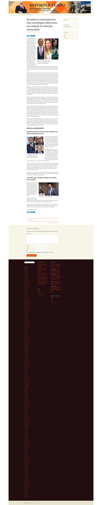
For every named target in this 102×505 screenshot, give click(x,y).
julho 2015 (26, 488)
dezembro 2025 (26, 282)
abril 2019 (25, 414)
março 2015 (26, 494)
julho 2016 (26, 468)
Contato (28, 14)
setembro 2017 (26, 445)
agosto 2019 (26, 407)
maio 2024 (26, 313)
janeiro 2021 (26, 379)
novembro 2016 (26, 461)
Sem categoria (37, 31)
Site (27, 250)
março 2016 (26, 475)
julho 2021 (26, 369)
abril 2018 (25, 433)
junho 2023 (26, 331)
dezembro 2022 (26, 341)
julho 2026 (26, 270)
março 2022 (26, 356)
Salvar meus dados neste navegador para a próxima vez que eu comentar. (40, 252)
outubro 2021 (26, 364)
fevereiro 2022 (26, 358)
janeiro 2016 (26, 478)
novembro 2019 (26, 402)
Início (24, 14)
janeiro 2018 (26, 438)
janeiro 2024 (26, 320)
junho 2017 (26, 450)
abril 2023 (25, 335)
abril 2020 (25, 394)
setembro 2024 (26, 307)
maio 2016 (26, 471)
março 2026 (26, 277)
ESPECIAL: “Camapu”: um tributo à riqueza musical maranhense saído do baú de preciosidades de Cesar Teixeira (56, 288)
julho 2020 (26, 389)
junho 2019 (26, 410)
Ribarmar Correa (53, 264)
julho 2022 (26, 349)
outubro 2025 (26, 285)
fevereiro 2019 (26, 417)
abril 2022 (25, 354)
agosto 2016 (26, 466)
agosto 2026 (26, 269)
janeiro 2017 (26, 458)
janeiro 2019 (26, 419)
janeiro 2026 (26, 280)
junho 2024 (26, 312)
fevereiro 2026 (26, 279)
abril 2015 (25, 493)
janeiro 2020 (26, 399)
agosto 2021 (26, 368)
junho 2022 (26, 351)
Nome (28, 245)
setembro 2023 (26, 326)
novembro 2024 (26, 303)
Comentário (29, 233)
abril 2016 (25, 473)
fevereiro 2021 (26, 377)
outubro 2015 (26, 483)
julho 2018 (26, 428)
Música (65, 34)
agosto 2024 (26, 308)
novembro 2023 (26, 323)
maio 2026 (26, 274)
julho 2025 (26, 290)
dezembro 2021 (26, 361)
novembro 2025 (26, 284)
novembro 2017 (26, 442)
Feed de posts (40, 292)
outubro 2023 (26, 325)
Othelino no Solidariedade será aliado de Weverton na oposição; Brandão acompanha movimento (43, 222)
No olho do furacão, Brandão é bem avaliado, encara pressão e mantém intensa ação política (42, 278)
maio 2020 (26, 392)
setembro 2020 (26, 386)
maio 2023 (26, 333)
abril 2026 (25, 275)
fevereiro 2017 (26, 456)
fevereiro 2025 (26, 298)
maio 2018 (26, 432)
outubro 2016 (26, 463)
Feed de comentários (41, 294)
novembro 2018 (26, 422)
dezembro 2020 (26, 381)
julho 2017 (26, 448)
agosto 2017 (26, 447)
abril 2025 (25, 295)
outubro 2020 (26, 384)
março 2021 (26, 376)
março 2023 (26, 336)
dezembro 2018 (26, 420)
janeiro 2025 (26, 300)
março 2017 (26, 455)
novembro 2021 (26, 363)
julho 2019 (26, 409)
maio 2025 (26, 293)
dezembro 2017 (26, 440)
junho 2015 (26, 489)
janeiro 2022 (26, 359)
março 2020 (26, 396)
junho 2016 (26, 470)
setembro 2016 (26, 465)
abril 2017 (25, 453)
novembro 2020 (26, 382)
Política (65, 36)
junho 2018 (26, 430)
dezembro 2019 (26, 400)
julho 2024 (26, 310)
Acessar (39, 291)
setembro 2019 (26, 405)
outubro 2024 (26, 305)
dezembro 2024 (26, 302)
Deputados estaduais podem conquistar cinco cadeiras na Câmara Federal (42, 265)
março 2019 (26, 415)
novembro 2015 (26, 481)
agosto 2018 (26, 427)
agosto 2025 (26, 289)
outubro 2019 (26, 404)
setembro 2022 (26, 346)
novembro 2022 (26, 343)
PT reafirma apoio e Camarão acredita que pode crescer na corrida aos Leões (42, 274)
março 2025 (26, 297)
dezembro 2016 (26, 460)
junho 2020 (26, 391)
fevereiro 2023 (26, 338)
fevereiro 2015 (26, 496)
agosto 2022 (26, 348)
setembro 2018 (26, 425)
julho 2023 (26, 330)
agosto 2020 (26, 387)
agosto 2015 (26, 486)
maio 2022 (26, 353)
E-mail (28, 248)
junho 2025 (26, 292)
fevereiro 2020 (26, 397)
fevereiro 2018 (26, 437)
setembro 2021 (26, 366)
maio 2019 (26, 412)
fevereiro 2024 (26, 318)
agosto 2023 (26, 328)
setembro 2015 (26, 484)
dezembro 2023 (26, 321)
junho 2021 (26, 371)
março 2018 (26, 435)
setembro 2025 (26, 287)
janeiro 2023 (26, 340)
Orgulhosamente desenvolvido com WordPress (31, 502)
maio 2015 (26, 491)
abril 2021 (25, 374)
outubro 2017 (26, 443)
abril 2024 (25, 315)
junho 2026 (26, 272)
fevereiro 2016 (26, 476)
